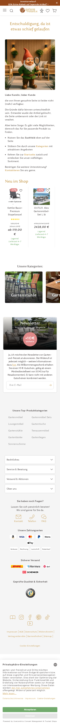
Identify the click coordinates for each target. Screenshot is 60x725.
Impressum (12, 631)
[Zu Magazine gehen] (12, 618)
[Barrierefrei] (42, 11)
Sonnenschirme (17, 443)
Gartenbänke (15, 437)
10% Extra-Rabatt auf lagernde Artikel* (27, 4)
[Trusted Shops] (30, 593)
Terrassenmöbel (40, 430)
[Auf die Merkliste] (21, 190)
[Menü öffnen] (5, 10)
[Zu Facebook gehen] (30, 618)
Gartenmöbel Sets (42, 417)
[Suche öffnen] (11, 11)
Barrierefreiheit (35, 636)
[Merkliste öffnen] (48, 11)
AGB (21, 631)
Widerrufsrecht (46, 631)
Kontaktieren (12, 170)
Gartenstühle (15, 430)
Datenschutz (31, 631)
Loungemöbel (16, 423)
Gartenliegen (39, 437)
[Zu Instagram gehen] (21, 618)
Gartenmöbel (15, 417)
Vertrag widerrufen (17, 636)
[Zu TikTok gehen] (47, 618)
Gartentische (39, 423)
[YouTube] (30, 624)
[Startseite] (29, 11)
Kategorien (42, 146)
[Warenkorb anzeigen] (55, 11)
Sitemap (48, 636)
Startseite (30, 154)
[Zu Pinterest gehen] (38, 618)
